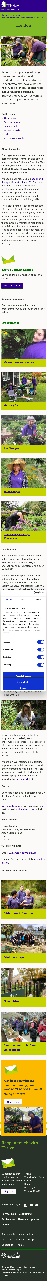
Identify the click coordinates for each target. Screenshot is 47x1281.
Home (4, 14)
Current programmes (13, 122)
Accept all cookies (23, 676)
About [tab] (38, 600)
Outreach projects (12, 130)
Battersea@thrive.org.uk (22, 852)
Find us (7, 134)
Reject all (23, 688)
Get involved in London (14, 137)
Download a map (10, 805)
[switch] (40, 649)
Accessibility (8, 1233)
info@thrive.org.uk (11, 1204)
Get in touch (22, 778)
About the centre (11, 118)
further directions (24, 809)
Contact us (13, 1101)
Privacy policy (25, 1233)
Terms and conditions (13, 1239)
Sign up (8, 1191)
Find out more (12, 285)
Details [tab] (24, 600)
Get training (25, 1213)
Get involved (8, 1219)
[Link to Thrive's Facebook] (25, 1204)
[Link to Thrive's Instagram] (36, 1204)
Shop (31, 1239)
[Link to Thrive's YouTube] (31, 1204)
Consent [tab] (8, 600)
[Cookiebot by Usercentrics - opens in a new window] (33, 593)
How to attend (10, 126)
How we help (16, 14)
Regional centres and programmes (17, 17)
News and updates (28, 1219)
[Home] (10, 5)
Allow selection (23, 682)
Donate (5, 1224)
